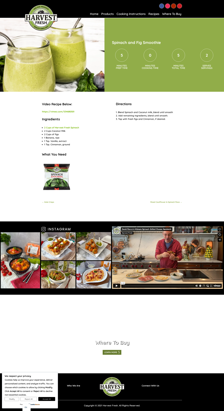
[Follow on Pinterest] (179, 6)
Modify (12, 399)
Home (94, 14)
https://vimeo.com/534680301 (58, 111)
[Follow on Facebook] (161, 6)
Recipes (153, 14)
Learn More (110, 352)
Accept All (47, 399)
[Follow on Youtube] (173, 6)
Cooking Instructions (131, 14)
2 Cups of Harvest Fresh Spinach (61, 127)
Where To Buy (171, 14)
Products (107, 14)
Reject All (29, 399)
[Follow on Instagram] (167, 6)
